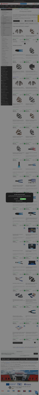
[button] (20, 200)
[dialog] (19, 197)
